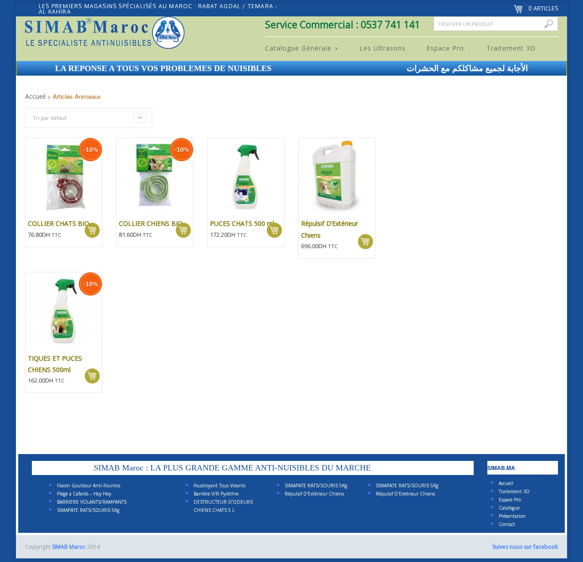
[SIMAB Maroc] (104, 34)
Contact (507, 524)
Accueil (35, 96)
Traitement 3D (511, 48)
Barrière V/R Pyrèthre (216, 493)
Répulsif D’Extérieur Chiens (314, 493)
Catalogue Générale (295, 48)
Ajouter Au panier (92, 230)
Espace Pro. (446, 48)
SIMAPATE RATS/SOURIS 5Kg (88, 510)
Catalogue (509, 508)
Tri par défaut (49, 117)
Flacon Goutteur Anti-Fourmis (88, 485)
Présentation (512, 516)
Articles (543, 8)
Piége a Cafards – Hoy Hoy (84, 493)
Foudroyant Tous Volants (219, 485)
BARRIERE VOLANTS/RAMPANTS (92, 502)
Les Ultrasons (382, 48)
